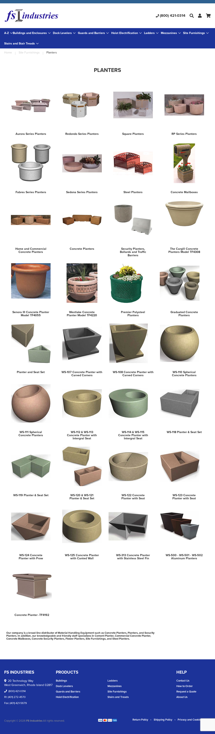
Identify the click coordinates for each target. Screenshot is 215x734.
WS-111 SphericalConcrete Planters (30, 433)
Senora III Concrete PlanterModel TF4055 (30, 314)
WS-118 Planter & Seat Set (184, 432)
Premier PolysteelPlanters (133, 314)
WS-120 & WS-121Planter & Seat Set (81, 497)
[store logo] (38, 16)
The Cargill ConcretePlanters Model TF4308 (184, 250)
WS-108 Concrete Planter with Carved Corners (133, 373)
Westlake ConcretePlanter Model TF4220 (82, 314)
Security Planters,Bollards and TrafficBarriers (133, 252)
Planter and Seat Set (31, 372)
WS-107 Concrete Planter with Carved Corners (82, 373)
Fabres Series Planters (31, 192)
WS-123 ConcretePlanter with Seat (184, 497)
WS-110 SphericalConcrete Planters (184, 373)
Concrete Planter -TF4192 (31, 615)
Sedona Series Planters (82, 192)
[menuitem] (32, 33)
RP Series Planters (184, 134)
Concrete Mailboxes (184, 192)
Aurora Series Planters (31, 134)
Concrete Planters (82, 249)
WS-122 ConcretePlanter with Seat (133, 497)
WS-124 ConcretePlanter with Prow (31, 557)
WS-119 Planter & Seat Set (31, 495)
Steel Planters (133, 192)
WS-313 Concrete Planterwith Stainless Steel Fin (133, 557)
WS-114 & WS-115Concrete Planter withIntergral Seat (133, 435)
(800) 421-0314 (172, 15)
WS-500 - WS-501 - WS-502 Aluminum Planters (184, 557)
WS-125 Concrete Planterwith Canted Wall (82, 557)
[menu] (107, 38)
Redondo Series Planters (82, 134)
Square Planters (133, 134)
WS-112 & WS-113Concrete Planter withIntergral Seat (82, 435)
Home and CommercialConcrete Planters (30, 250)
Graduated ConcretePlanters (184, 314)
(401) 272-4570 (17, 697)
